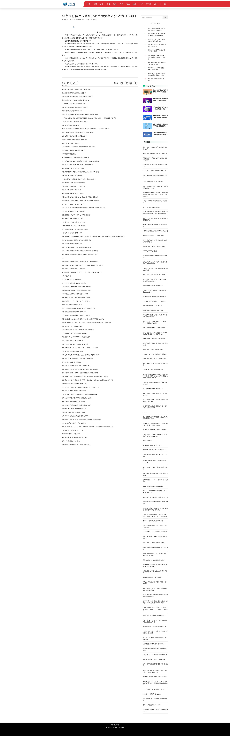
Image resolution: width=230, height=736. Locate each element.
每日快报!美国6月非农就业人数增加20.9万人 (74, 383)
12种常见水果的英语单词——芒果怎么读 (73, 186)
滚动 (128, 4)
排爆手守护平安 (66, 276)
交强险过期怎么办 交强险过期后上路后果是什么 (75, 100)
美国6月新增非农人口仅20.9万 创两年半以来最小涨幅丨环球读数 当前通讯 (83, 319)
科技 (156, 4)
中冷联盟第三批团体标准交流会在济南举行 (74, 269)
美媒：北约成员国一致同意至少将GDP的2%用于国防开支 (78, 132)
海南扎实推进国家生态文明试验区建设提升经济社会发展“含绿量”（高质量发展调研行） (86, 129)
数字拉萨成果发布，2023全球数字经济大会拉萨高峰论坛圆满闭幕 (80, 161)
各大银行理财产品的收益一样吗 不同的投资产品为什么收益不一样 (80, 387)
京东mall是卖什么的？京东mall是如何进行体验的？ (160, 108)
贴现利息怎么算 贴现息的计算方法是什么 (73, 401)
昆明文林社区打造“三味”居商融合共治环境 (74, 283)
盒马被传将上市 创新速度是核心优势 (72, 218)
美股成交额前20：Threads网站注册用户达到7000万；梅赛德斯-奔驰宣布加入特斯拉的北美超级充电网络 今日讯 (93, 236)
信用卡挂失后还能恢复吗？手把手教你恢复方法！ (76, 416)
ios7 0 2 (64, 258)
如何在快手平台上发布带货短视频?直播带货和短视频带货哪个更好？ (160, 99)
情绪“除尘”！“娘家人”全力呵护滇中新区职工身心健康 (76, 398)
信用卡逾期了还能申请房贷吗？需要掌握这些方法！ (76, 444)
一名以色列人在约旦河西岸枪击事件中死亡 (74, 222)
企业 (108, 4)
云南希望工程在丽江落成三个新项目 (72, 111)
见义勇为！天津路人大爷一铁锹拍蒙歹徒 (73, 204)
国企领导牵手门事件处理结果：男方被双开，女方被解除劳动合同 (80, 261)
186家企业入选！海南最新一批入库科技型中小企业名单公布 (79, 179)
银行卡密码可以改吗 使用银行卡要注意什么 (74, 391)
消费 (115, 4)
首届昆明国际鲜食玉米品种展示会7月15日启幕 (75, 344)
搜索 (165, 17)
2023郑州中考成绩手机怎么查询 (71, 434)
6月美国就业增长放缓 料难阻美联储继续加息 (74, 139)
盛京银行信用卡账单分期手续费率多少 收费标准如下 (76, 89)
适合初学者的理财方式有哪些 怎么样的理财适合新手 (76, 405)
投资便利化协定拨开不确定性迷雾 (71, 190)
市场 (121, 4)
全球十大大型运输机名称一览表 (71, 441)
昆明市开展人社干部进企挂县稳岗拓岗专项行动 (75, 294)
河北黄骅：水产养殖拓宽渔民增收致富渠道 (74, 409)
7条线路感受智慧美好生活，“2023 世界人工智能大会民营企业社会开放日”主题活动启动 (86, 322)
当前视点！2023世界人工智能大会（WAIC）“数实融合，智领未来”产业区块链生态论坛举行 (87, 380)
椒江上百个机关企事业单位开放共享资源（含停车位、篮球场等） (80, 251)
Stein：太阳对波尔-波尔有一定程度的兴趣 (73, 226)
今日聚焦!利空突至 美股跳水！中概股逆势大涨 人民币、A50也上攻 (80, 172)
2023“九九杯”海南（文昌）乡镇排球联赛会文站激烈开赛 (77, 165)
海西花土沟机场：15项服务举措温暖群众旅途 (74, 437)
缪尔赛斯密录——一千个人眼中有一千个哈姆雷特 (76, 301)
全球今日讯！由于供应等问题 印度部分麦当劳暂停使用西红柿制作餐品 (81, 419)
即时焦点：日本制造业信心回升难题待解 (73, 211)
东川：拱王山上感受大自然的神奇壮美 (72, 340)
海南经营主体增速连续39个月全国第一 (73, 193)
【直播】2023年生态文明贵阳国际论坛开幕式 (75, 121)
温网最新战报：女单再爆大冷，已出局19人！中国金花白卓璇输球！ (81, 200)
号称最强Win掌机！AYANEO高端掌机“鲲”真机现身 (76, 337)
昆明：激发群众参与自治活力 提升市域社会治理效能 (76, 247)
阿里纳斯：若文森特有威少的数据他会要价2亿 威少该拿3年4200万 (80, 355)
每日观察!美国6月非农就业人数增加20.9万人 (74, 312)
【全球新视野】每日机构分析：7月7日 (73, 430)
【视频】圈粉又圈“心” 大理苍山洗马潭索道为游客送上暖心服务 (79, 394)
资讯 (95, 4)
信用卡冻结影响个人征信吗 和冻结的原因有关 (75, 107)
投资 (165, 4)
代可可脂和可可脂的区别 (69, 154)
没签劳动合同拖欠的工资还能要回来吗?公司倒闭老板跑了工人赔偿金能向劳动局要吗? (160, 91)
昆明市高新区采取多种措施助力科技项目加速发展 (76, 315)
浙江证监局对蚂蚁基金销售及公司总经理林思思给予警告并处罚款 (80, 373)
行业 (102, 4)
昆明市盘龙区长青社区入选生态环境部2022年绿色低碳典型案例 (80, 369)
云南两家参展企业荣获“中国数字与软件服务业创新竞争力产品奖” (80, 254)
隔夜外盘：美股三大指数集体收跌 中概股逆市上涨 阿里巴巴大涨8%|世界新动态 (84, 208)
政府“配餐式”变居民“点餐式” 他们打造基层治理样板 (76, 297)
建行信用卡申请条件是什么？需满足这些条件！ (75, 136)
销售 (134, 4)
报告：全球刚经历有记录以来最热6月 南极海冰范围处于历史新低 (80, 114)
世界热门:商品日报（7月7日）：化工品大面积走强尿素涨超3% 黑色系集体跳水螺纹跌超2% (87, 426)
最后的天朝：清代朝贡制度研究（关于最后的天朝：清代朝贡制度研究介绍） (83, 265)
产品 (141, 4)
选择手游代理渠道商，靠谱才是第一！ (72, 143)
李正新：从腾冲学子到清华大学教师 (72, 326)
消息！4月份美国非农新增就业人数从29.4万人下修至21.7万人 (79, 308)
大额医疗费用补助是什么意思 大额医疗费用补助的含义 (77, 96)
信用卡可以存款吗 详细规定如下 (71, 125)
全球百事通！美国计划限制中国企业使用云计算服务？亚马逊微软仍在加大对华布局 (85, 376)
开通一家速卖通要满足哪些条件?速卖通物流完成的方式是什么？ (160, 125)
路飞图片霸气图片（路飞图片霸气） (72, 279)
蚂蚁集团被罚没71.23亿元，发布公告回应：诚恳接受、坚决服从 (80, 348)
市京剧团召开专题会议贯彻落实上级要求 (73, 150)
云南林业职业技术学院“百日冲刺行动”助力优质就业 (76, 287)
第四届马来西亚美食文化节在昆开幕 (72, 243)
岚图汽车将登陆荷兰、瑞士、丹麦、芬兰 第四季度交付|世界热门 (80, 197)
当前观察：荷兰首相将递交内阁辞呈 (72, 175)
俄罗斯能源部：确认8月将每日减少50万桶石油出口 (76, 215)
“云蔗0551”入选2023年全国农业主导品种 (73, 104)
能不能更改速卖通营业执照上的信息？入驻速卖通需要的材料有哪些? (160, 116)
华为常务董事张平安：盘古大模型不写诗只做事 (75, 229)
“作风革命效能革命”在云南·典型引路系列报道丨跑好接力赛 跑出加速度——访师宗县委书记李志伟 (89, 118)
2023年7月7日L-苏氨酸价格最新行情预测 (73, 182)
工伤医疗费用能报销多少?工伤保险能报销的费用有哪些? (160, 133)
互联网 (148, 4)
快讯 (88, 4)
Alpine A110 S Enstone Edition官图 (72, 304)
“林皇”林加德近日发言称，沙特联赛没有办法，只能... (77, 290)
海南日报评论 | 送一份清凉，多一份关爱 (73, 168)
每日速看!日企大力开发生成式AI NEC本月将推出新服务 (77, 358)
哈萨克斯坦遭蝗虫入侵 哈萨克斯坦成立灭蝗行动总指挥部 (78, 330)
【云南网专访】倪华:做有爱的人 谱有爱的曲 (74, 333)
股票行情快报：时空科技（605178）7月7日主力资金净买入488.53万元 (82, 272)
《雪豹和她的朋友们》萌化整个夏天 (72, 233)
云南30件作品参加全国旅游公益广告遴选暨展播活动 (76, 240)
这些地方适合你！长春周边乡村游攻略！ (73, 351)
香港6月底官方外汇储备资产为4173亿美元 (74, 423)
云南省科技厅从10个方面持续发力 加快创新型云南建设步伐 (78, 147)
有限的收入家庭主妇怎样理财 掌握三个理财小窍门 (76, 365)
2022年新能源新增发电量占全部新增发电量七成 (75, 157)
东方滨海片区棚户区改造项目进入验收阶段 (74, 93)
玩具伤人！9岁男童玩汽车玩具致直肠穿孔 (73, 412)
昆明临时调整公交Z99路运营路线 (71, 362)
